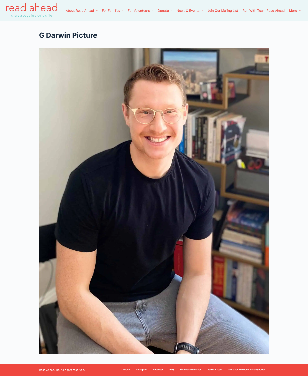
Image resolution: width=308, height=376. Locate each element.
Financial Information (190, 369)
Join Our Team (214, 369)
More (293, 10)
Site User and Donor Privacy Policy (246, 369)
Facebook (158, 369)
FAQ (172, 369)
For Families (111, 10)
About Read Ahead (80, 10)
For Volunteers (139, 10)
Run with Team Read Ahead (264, 10)
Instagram (141, 369)
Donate (163, 10)
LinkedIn (126, 369)
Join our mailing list (222, 10)
